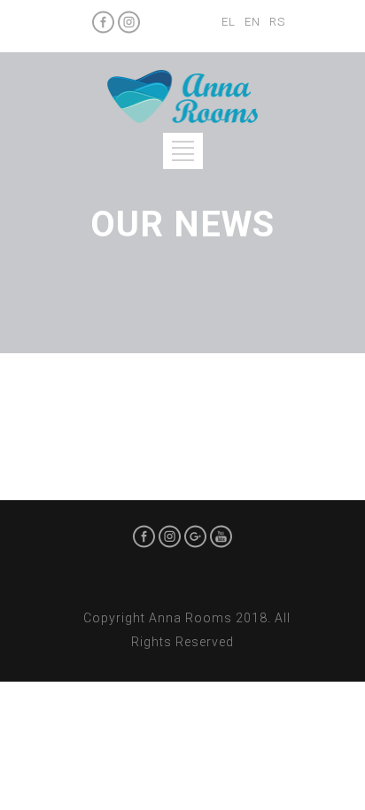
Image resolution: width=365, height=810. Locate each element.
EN (252, 21)
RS (277, 21)
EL (228, 21)
